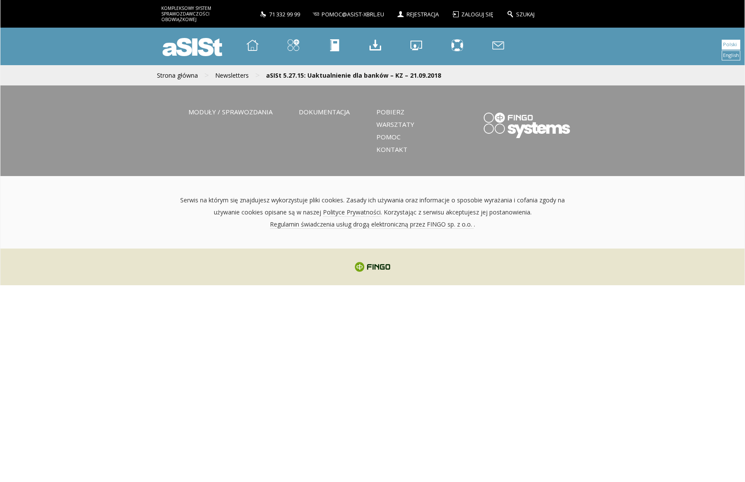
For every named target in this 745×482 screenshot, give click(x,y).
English (731, 55)
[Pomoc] (457, 46)
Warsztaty (395, 124)
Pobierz (390, 111)
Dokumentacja (324, 111)
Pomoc (388, 136)
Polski (730, 44)
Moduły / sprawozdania (230, 111)
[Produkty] (293, 46)
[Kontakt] (498, 46)
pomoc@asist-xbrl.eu (353, 14)
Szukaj (525, 14)
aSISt (191, 46)
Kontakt (391, 149)
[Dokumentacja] (334, 46)
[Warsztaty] (416, 46)
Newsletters (232, 75)
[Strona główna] (252, 46)
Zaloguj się (478, 14)
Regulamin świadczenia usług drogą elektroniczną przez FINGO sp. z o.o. (372, 224)
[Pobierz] (375, 46)
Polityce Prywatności (352, 212)
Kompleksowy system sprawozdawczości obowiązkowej (186, 13)
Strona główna (177, 75)
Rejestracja (423, 14)
